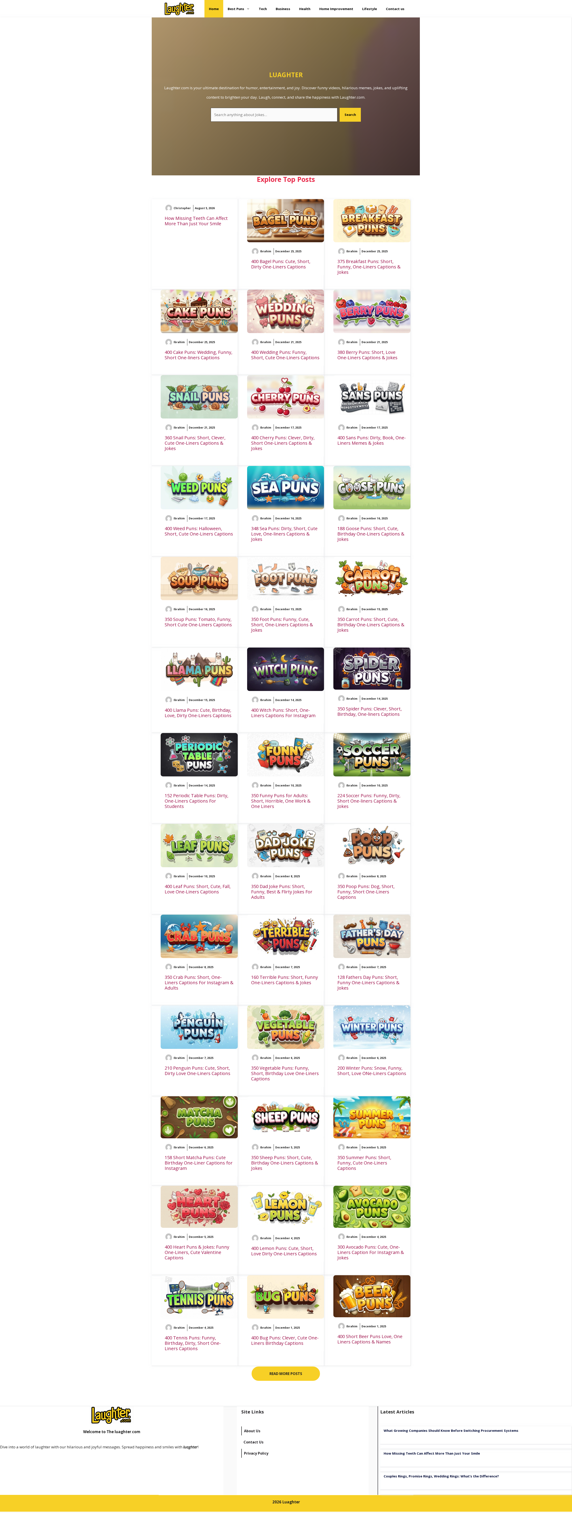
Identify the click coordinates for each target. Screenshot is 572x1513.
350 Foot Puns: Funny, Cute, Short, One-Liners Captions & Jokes (282, 624)
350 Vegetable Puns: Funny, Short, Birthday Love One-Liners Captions (285, 1073)
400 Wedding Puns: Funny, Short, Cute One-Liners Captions (285, 355)
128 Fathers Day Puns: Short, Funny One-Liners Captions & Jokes (368, 982)
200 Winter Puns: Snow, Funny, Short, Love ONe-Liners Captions (371, 1070)
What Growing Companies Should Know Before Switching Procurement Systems (451, 1430)
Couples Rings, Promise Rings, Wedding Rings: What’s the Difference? (441, 1476)
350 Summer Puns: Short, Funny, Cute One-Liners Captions (364, 1162)
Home (214, 8)
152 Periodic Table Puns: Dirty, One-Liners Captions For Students (196, 801)
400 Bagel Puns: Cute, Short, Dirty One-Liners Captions (280, 264)
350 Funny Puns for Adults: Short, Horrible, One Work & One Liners (281, 801)
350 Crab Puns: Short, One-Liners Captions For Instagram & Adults (199, 982)
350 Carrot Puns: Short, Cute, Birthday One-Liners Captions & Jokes (370, 624)
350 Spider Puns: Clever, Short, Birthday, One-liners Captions (369, 711)
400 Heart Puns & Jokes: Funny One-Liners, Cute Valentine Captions (197, 1252)
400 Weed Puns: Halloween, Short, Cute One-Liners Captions (199, 531)
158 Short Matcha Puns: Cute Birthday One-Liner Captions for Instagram (199, 1162)
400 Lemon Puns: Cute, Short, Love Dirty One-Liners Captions (284, 1251)
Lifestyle (369, 8)
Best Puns (236, 8)
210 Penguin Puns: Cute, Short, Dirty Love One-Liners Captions (197, 1070)
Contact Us (253, 1442)
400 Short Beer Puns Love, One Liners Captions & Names (369, 1339)
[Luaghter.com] (179, 8)
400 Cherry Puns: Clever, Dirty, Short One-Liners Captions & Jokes (283, 443)
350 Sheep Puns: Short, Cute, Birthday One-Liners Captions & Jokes (284, 1162)
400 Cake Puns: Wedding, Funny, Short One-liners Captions (198, 355)
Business (283, 8)
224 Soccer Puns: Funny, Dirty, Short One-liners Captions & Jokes (368, 801)
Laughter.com (352, 97)
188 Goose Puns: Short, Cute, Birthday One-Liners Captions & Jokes (370, 533)
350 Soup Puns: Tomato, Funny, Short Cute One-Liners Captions (198, 622)
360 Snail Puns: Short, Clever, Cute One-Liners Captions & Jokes (195, 443)
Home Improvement (336, 8)
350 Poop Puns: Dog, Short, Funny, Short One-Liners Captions (366, 891)
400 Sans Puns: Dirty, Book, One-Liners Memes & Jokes (371, 440)
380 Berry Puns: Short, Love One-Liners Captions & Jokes (367, 355)
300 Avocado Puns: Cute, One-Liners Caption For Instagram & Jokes (370, 1252)
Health (304, 8)
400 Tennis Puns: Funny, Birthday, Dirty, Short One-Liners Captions (193, 1343)
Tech (263, 8)
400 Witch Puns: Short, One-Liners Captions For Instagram (283, 712)
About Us (252, 1430)
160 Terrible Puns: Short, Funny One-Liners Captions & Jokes (284, 980)
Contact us (395, 8)
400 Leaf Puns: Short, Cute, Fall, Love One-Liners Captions (198, 889)
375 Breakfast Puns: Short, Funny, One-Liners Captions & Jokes (369, 266)
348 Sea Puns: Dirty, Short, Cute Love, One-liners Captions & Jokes (284, 533)
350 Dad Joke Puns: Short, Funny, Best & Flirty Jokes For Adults (281, 891)
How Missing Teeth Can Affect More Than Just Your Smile (196, 221)
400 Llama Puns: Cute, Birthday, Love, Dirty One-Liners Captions (198, 712)
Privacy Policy (256, 1453)
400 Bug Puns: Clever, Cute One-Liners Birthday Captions (285, 1340)
